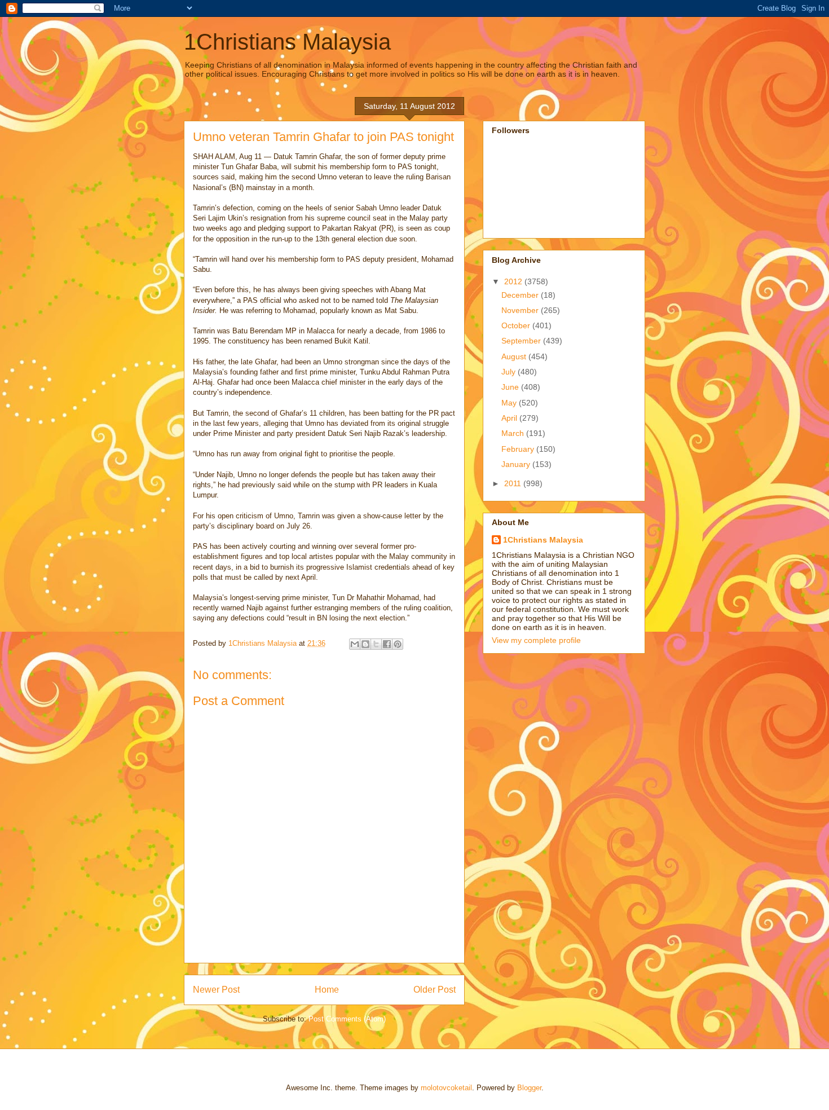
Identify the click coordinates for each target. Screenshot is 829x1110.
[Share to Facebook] (387, 644)
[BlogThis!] (365, 644)
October (516, 325)
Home (327, 989)
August (514, 356)
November (521, 310)
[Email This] (354, 644)
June (511, 386)
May (510, 402)
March (513, 433)
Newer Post (216, 989)
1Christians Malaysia (287, 41)
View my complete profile (536, 640)
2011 (513, 483)
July (509, 371)
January (516, 464)
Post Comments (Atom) (347, 1019)
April (510, 417)
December (521, 294)
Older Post (434, 989)
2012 (514, 281)
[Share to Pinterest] (397, 644)
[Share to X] (376, 644)
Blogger (529, 1087)
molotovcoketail (446, 1087)
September (522, 340)
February (518, 448)
